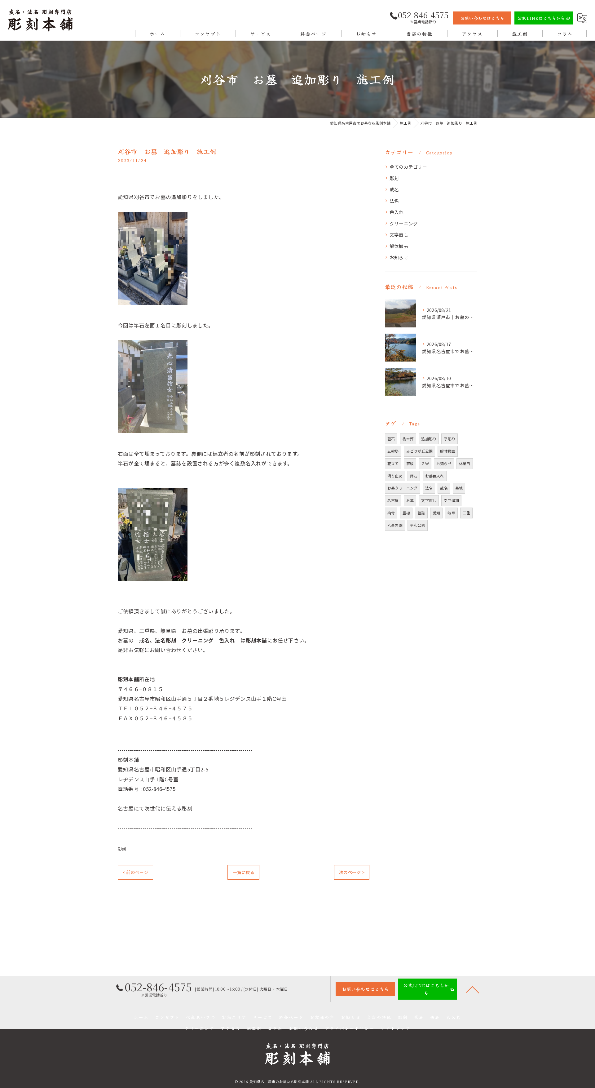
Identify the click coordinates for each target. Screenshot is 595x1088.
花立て (393, 463)
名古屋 (393, 500)
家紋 (410, 463)
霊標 (406, 512)
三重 (466, 512)
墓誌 (421, 512)
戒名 (394, 189)
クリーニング (404, 223)
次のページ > (351, 872)
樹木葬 (408, 438)
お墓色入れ (434, 475)
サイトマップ (395, 1028)
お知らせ (399, 257)
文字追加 (451, 500)
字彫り (449, 438)
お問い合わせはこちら (482, 18)
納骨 (391, 512)
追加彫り (428, 438)
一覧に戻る (243, 872)
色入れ (397, 212)
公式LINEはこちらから (541, 18)
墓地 (459, 488)
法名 (394, 201)
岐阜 (451, 512)
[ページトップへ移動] (472, 989)
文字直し (399, 234)
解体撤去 (399, 246)
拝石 (413, 475)
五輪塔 (393, 451)
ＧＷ (425, 463)
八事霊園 (395, 525)
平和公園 (417, 525)
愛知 (436, 512)
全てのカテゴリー (408, 166)
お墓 (410, 500)
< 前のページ (135, 872)
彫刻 (122, 849)
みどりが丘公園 (419, 451)
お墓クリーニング (402, 488)
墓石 (391, 438)
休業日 (464, 463)
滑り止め (395, 475)
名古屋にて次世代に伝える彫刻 (155, 808)
